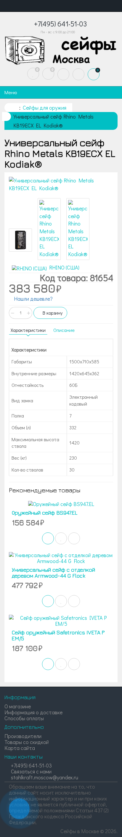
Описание (64, 330)
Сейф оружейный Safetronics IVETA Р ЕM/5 (58, 635)
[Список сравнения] (48, 74)
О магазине (17, 706)
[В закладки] (61, 538)
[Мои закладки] (33, 74)
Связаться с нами (31, 771)
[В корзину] (48, 538)
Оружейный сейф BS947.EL (44, 513)
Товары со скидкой (26, 741)
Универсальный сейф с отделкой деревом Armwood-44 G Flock (53, 573)
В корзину (51, 313)
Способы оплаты (24, 718)
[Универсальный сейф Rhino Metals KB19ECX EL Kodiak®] (61, 184)
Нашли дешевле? (33, 298)
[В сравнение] (74, 538)
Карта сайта (19, 747)
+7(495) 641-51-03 (31, 765)
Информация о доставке (33, 712)
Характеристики (28, 330)
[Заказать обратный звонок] (19, 808)
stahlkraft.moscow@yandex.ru (44, 777)
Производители (22, 736)
